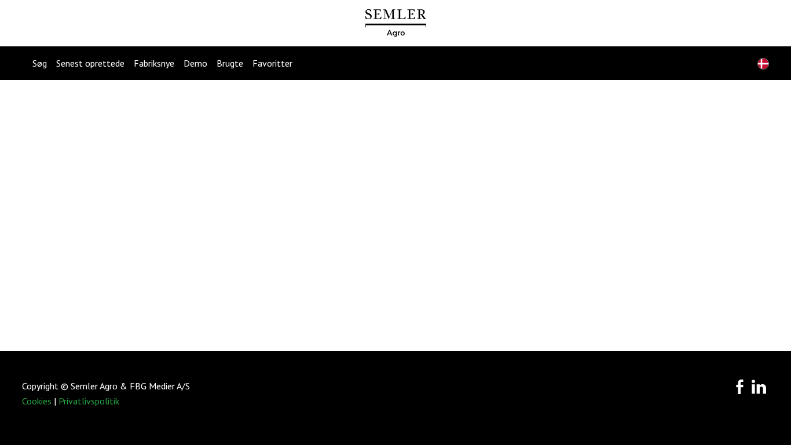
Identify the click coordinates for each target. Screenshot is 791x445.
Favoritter (272, 63)
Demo (195, 63)
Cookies (37, 401)
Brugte (230, 63)
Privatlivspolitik (88, 401)
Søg (39, 63)
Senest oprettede (90, 63)
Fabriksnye (154, 63)
